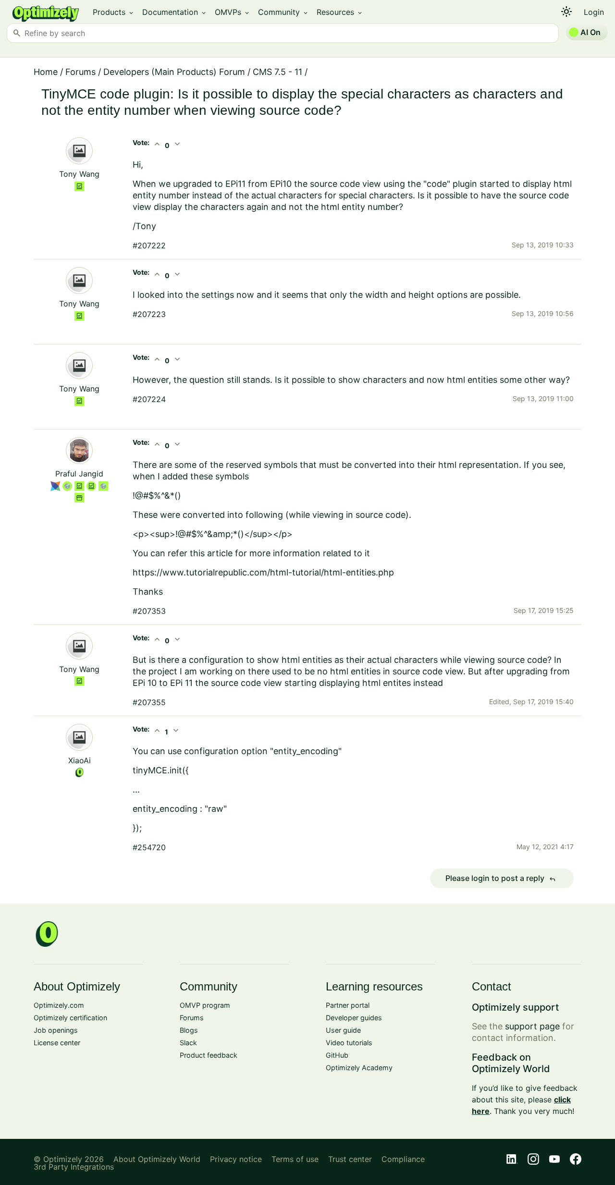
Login (594, 12)
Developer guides (354, 1018)
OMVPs (232, 12)
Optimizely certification (70, 1018)
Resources (340, 12)
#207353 (149, 611)
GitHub (337, 1055)
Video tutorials (349, 1042)
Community (283, 12)
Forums (80, 72)
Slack (188, 1042)
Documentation (174, 12)
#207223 (149, 314)
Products (114, 12)
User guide (343, 1030)
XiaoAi (79, 760)
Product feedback (208, 1055)
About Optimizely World (156, 1159)
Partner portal (347, 1005)
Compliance (403, 1159)
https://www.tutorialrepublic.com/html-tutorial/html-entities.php (263, 572)
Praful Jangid (79, 473)
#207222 (149, 245)
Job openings (56, 1030)
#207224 (149, 399)
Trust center (350, 1159)
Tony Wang (79, 174)
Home (46, 72)
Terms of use (295, 1159)
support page (532, 1026)
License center (57, 1042)
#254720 (149, 847)
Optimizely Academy (359, 1067)
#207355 (149, 702)
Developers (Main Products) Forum (174, 72)
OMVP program (205, 1005)
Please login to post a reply (500, 878)
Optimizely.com (59, 1005)
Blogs (189, 1030)
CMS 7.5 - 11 (277, 72)
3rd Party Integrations (74, 1167)
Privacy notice (236, 1159)
